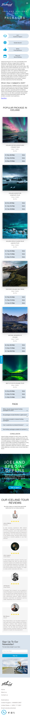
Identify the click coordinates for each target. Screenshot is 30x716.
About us (4, 692)
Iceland (15, 83)
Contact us (4, 695)
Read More (4, 98)
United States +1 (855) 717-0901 (11, 705)
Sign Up (15, 656)
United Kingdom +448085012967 (11, 702)
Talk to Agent (15, 487)
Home (3, 689)
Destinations (5, 700)
